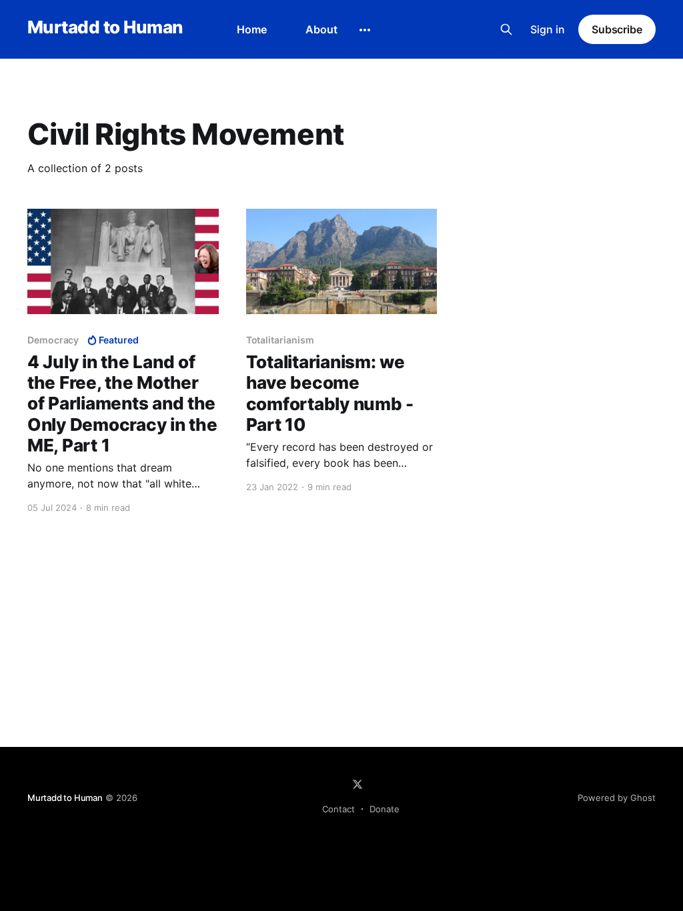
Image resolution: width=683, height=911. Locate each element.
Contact (338, 809)
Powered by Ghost (617, 797)
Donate (385, 809)
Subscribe (617, 29)
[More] (365, 30)
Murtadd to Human (105, 28)
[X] (357, 784)
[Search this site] (506, 29)
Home (252, 29)
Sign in (547, 29)
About (321, 29)
